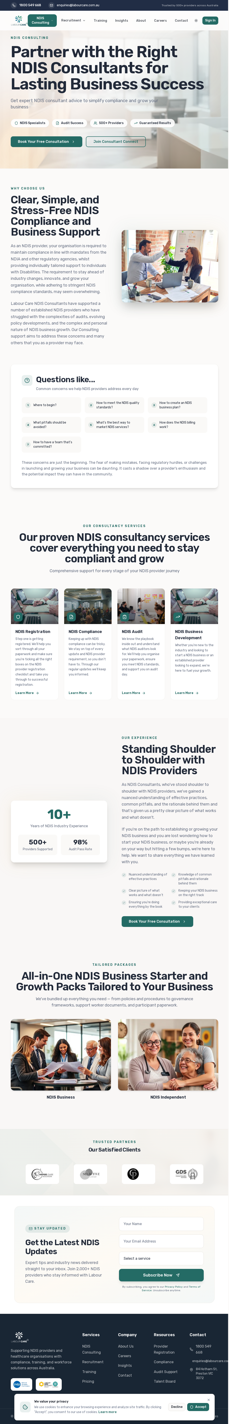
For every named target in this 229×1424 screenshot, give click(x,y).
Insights (121, 21)
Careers (160, 21)
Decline (176, 1407)
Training (100, 21)
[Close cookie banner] (209, 1400)
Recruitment (71, 20)
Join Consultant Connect (115, 141)
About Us (126, 1346)
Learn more (107, 1412)
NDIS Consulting (40, 20)
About (141, 21)
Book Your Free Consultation (43, 141)
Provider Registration (164, 1349)
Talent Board (165, 1381)
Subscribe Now (157, 1275)
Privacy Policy (174, 1286)
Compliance (164, 1362)
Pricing (88, 1381)
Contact (181, 21)
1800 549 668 (203, 1349)
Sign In (210, 20)
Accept (200, 1407)
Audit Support (166, 1372)
